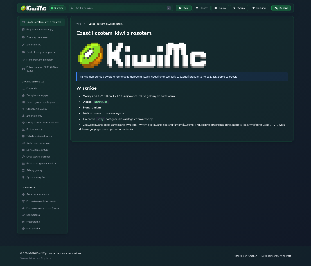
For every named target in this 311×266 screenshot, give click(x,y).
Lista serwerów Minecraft (276, 256)
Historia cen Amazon (245, 256)
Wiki (78, 24)
